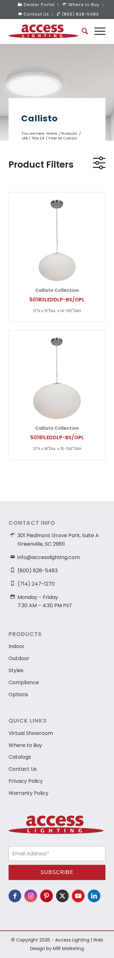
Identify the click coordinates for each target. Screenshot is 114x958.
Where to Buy (25, 745)
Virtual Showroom (31, 733)
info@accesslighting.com (48, 557)
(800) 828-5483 (80, 14)
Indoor (17, 646)
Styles (16, 670)
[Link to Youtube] (78, 896)
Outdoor (19, 658)
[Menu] (96, 31)
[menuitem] (36, 4)
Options (18, 694)
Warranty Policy (28, 793)
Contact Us (36, 14)
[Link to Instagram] (30, 896)
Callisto (39, 118)
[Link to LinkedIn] (94, 896)
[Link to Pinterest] (46, 896)
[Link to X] (62, 896)
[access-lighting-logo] (47, 31)
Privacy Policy (26, 781)
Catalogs (20, 757)
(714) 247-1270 (36, 584)
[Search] (81, 31)
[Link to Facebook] (15, 896)
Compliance (24, 682)
